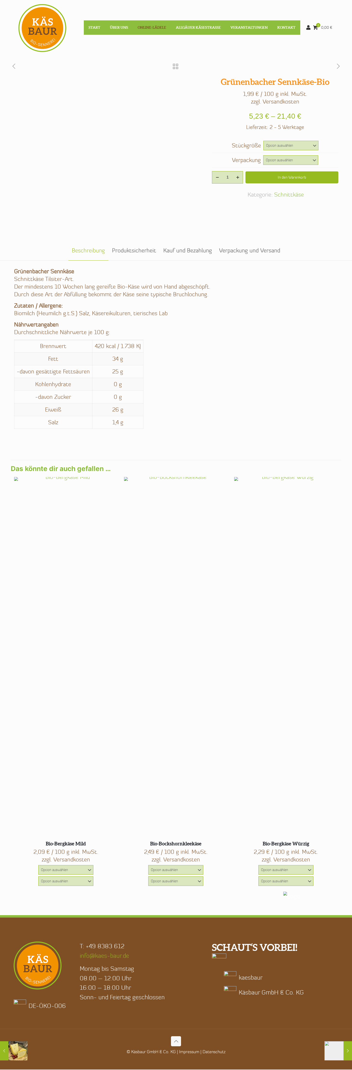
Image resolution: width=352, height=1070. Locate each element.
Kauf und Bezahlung (187, 250)
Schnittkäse (289, 194)
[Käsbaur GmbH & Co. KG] (42, 27)
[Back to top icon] (176, 1041)
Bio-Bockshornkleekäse (175, 843)
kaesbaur (250, 977)
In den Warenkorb (292, 177)
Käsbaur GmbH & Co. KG (271, 992)
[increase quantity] (237, 177)
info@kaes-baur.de (104, 956)
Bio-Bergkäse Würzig (286, 843)
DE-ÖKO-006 (47, 1006)
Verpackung (246, 160)
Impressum (189, 1051)
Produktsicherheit (134, 250)
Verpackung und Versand (249, 250)
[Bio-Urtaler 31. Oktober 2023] (14, 1050)
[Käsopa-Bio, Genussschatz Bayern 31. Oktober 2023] (338, 1050)
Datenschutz (214, 1051)
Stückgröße (246, 145)
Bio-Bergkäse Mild (66, 843)
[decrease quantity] (217, 177)
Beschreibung (88, 250)
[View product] (111, 483)
